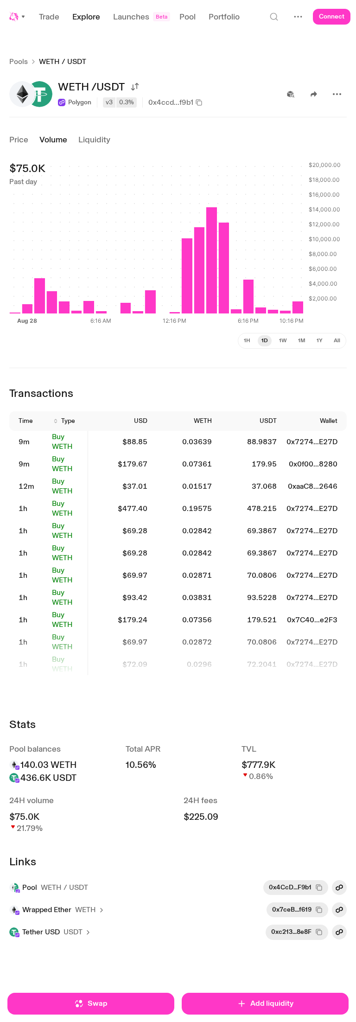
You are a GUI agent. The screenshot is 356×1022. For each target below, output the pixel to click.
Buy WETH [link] (62, 441)
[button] (18, 17)
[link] (30, 442)
